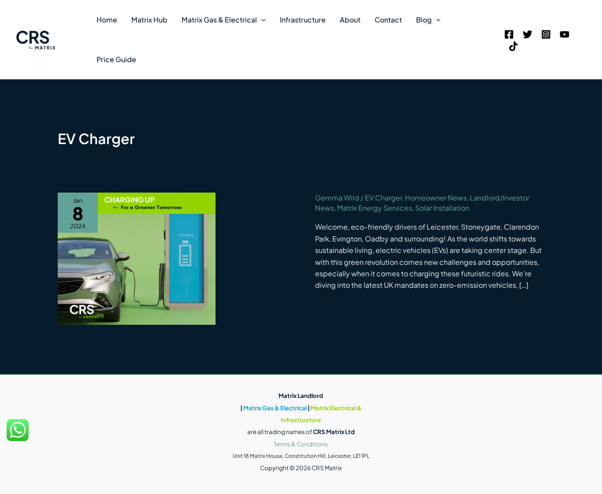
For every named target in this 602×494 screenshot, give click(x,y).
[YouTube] (564, 34)
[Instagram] (546, 34)
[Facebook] (509, 34)
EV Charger (383, 197)
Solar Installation (442, 207)
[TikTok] (513, 46)
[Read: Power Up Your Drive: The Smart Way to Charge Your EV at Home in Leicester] (137, 257)
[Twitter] (527, 34)
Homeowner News (436, 197)
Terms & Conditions (301, 444)
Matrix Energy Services (374, 207)
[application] (261, 20)
